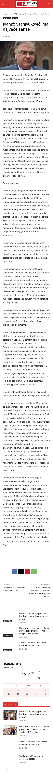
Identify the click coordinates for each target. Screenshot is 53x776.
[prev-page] (4, 656)
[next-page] (9, 656)
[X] (21, 571)
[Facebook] (14, 571)
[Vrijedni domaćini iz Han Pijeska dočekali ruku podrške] (10, 646)
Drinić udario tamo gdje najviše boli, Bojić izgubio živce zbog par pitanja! (33, 616)
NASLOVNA (7, 621)
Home (5, 14)
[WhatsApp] (34, 571)
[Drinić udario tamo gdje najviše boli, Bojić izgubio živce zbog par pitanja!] (10, 617)
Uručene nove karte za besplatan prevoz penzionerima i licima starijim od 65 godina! (34, 631)
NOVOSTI (13, 14)
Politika (15, 18)
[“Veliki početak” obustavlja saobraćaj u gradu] (10, 760)
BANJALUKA (8, 636)
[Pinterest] (27, 571)
